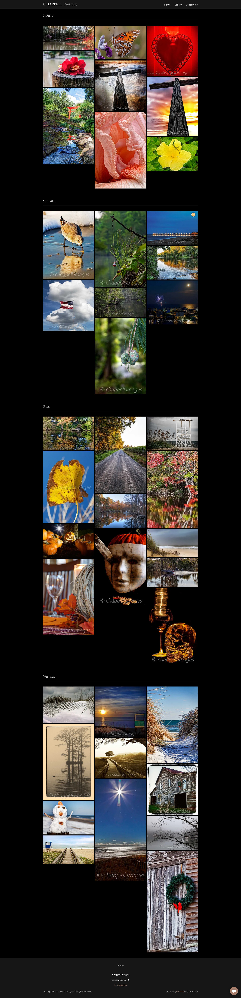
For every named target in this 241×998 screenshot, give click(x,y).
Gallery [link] (178, 4)
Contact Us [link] (192, 4)
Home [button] (120, 965)
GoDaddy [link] (180, 991)
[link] (60, 4)
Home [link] (167, 4)
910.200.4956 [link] (120, 985)
